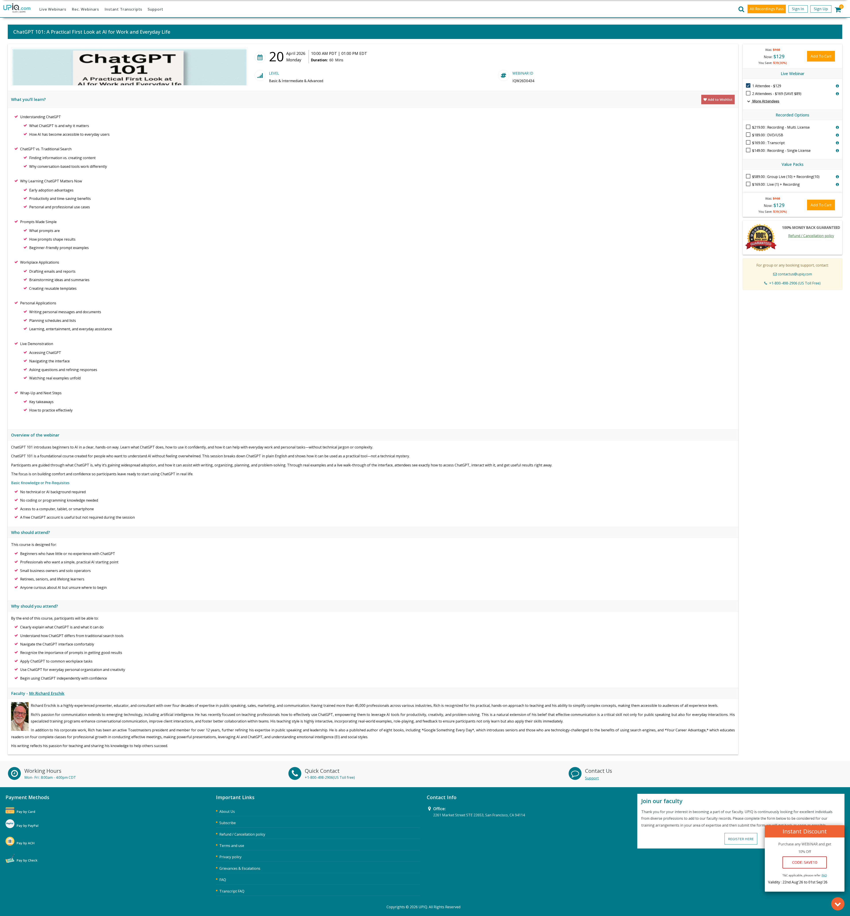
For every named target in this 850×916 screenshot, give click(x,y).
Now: (774, 56)
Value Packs (793, 164)
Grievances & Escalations (239, 868)
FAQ (824, 875)
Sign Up (821, 8)
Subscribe (227, 822)
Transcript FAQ (231, 891)
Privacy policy (230, 856)
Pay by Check (27, 860)
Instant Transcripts (123, 9)
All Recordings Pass (767, 8)
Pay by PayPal (28, 825)
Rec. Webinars (85, 9)
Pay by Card (26, 811)
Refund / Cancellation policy (811, 235)
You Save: (772, 63)
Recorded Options (792, 115)
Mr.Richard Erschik (46, 693)
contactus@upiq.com (795, 274)
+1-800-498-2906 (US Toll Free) (795, 283)
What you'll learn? (28, 99)
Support (155, 9)
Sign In (798, 8)
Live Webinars (52, 9)
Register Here (741, 839)
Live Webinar (792, 73)
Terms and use (231, 845)
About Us (227, 811)
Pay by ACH (26, 843)
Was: (772, 50)
